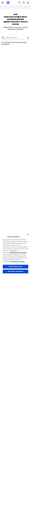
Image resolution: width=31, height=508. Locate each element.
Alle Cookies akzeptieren (15, 271)
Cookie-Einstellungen (15, 266)
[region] (15, 254)
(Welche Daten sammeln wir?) (18, 252)
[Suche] (19, 2)
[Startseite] (8, 3)
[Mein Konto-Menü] (23, 2)
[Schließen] (28, 234)
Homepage (23, 42)
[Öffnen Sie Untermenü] (2, 2)
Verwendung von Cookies (17, 261)
